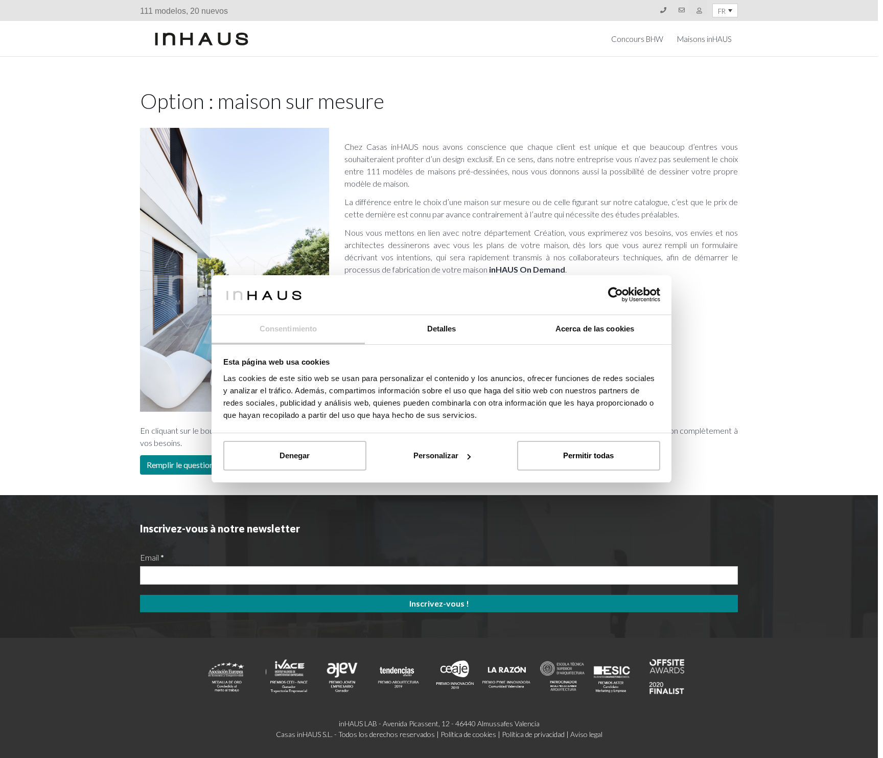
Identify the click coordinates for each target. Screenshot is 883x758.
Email (152, 557)
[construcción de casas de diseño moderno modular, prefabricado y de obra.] (201, 39)
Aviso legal (586, 734)
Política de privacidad (533, 734)
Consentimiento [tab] (288, 328)
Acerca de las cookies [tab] (594, 328)
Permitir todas (588, 455)
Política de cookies (468, 734)
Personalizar (435, 455)
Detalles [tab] (441, 328)
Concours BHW (637, 38)
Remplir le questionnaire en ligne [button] (203, 465)
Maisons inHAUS (704, 38)
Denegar (295, 455)
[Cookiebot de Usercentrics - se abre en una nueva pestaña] (615, 294)
